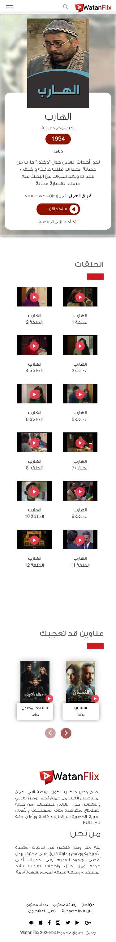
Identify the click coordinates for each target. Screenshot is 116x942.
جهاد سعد (34, 196)
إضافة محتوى (64, 904)
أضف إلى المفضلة (55, 222)
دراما (58, 151)
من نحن (88, 904)
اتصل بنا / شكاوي (42, 911)
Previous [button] (66, 733)
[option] (80, 688)
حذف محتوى (37, 904)
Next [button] (50, 733)
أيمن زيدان (57, 196)
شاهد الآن (58, 209)
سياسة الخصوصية (77, 911)
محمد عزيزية (53, 128)
